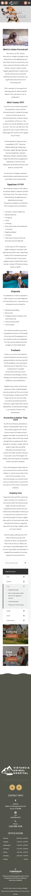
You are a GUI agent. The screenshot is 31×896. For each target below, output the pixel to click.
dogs (8, 586)
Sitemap (15, 894)
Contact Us (12, 659)
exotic (8, 615)
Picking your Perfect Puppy (16, 605)
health (8, 611)
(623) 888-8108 (15, 826)
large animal (10, 620)
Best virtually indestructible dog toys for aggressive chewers (16, 595)
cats (8, 576)
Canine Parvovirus (13, 590)
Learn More (12, 636)
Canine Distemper (13, 601)
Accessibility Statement (13, 891)
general (9, 581)
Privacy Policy (25, 891)
